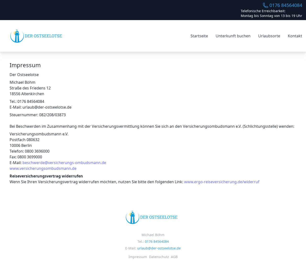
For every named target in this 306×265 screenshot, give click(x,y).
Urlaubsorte (269, 36)
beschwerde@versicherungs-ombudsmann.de (64, 162)
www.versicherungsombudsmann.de (43, 168)
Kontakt (295, 36)
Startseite (199, 36)
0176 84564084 (285, 5)
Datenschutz (159, 256)
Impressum (138, 256)
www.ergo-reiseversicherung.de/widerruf (221, 181)
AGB (174, 256)
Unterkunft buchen (233, 36)
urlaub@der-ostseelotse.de (159, 248)
